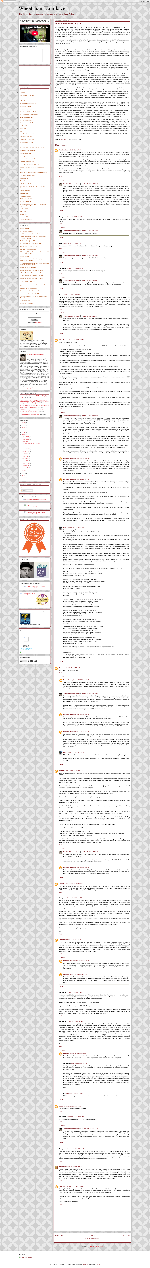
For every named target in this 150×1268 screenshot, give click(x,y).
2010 (23, 475)
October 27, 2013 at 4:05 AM (75, 898)
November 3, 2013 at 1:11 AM (90, 1128)
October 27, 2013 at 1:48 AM (90, 693)
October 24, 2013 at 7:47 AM (75, 217)
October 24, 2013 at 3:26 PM (72, 243)
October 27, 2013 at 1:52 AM (90, 852)
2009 (23, 478)
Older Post (126, 1235)
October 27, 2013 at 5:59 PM (81, 867)
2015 (23, 430)
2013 (23, 434)
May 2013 (26, 458)
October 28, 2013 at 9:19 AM (79, 1063)
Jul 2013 (25, 453)
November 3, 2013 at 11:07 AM (75, 1149)
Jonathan (62, 150)
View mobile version (92, 1239)
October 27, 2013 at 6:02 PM (81, 960)
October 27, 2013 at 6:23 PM (81, 731)
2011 (23, 473)
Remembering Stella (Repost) (31, 446)
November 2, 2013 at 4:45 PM (74, 1093)
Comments (25, 490)
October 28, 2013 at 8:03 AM (78, 1053)
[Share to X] (73, 139)
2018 (23, 423)
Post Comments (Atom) (96, 1246)
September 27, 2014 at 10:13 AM (74, 1186)
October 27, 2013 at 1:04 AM (90, 184)
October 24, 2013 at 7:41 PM (71, 668)
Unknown (62, 939)
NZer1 (65, 527)
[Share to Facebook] (74, 139)
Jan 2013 (26, 468)
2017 (23, 425)
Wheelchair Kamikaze (42, 8)
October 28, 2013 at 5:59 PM (76, 752)
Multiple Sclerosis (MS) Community (26, 649)
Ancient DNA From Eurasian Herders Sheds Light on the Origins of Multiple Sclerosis (34, 406)
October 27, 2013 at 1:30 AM (90, 316)
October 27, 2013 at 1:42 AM (90, 415)
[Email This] (69, 139)
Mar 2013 (26, 463)
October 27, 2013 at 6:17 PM (81, 479)
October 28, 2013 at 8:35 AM (73, 1106)
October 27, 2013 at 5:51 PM (81, 458)
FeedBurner (38, 322)
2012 (23, 471)
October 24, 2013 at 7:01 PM (77, 340)
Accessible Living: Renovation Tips (29, 414)
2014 (23, 432)
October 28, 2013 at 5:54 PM (76, 527)
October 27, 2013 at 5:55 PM (81, 714)
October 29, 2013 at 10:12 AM (78, 974)
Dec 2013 (26, 436)
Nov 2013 (26, 439)
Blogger (98, 1264)
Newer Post (59, 1235)
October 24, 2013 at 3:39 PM (72, 295)
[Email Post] (80, 139)
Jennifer (61, 1166)
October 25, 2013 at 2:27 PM (77, 883)
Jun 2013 (26, 456)
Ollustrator (85, 1264)
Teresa (61, 668)
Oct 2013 (26, 441)
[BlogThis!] (71, 139)
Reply (60, 177)
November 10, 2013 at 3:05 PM (73, 1166)
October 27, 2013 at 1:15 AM (90, 280)
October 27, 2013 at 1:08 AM (90, 255)
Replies (63, 180)
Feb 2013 (26, 465)
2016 (23, 427)
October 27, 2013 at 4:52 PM (73, 939)
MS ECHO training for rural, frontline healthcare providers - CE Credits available (33, 410)
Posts (24, 487)
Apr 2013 (26, 460)
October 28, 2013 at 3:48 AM (75, 1021)
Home (93, 1235)
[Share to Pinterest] (76, 139)
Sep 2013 (26, 449)
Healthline (34, 506)
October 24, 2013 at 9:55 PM (81, 680)
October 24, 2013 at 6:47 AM (73, 150)
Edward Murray (63, 340)
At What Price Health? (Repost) (31, 443)
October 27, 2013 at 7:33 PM (75, 992)
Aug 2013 (26, 451)
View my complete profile (27, 387)
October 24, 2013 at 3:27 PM (75, 268)
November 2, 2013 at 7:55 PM (75, 1116)
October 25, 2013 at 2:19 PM (77, 770)
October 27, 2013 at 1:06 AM (90, 230)
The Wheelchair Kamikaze (71, 184)
